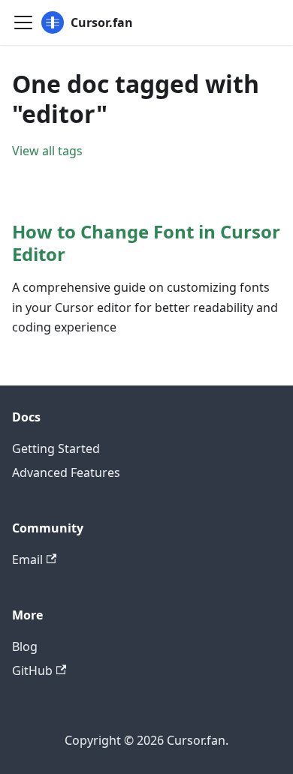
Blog (25, 646)
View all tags (47, 150)
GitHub (32, 670)
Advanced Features (66, 472)
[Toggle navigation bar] (23, 22)
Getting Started (56, 448)
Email (27, 559)
